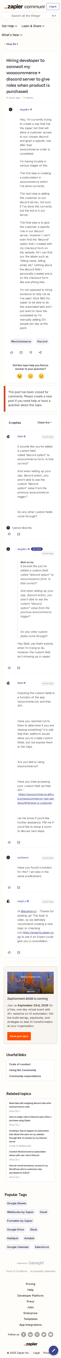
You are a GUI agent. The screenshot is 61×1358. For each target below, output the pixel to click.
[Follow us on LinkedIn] (30, 1334)
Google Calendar (18, 1247)
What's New (10, 35)
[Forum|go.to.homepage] (23, 6)
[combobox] (30, 15)
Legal (36, 1352)
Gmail (43, 1212)
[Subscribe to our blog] (37, 1334)
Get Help (8, 26)
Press (30, 1301)
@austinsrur (29, 911)
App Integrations (30, 1324)
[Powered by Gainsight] (30, 1264)
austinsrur (23, 857)
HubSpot (12, 1238)
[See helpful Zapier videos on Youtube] (50, 1334)
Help (30, 1289)
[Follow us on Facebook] (23, 1334)
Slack (33, 1229)
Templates (31, 1319)
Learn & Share (31, 26)
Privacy (47, 1352)
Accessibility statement (42, 1271)
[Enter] (5, 15)
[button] (52, 6)
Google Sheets (16, 1203)
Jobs (30, 1307)
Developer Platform (30, 1295)
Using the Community (22, 1070)
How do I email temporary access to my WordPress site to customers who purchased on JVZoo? (28, 1169)
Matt (20, 436)
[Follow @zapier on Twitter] (43, 1334)
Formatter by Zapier (20, 1220)
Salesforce (42, 1247)
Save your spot (19, 1036)
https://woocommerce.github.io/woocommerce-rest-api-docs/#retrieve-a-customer (36, 799)
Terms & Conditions (16, 1271)
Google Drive (15, 1229)
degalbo (24, 109)
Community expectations (25, 1076)
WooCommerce (21, 341)
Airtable (29, 1238)
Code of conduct (19, 1064)
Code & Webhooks (20, 1145)
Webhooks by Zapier (20, 1212)
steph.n (21, 901)
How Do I (12, 44)
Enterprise (30, 1313)
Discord (42, 341)
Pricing (30, 1284)
